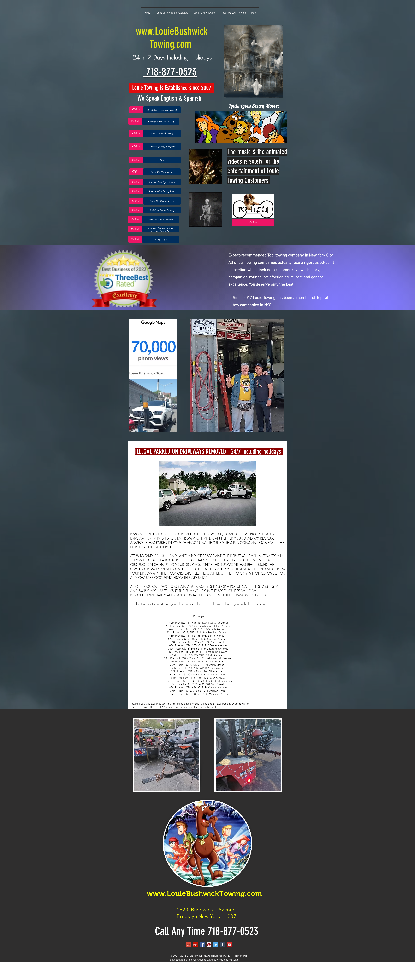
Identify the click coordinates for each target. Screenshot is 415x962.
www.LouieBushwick (172, 31)
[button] (162, 109)
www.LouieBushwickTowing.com (205, 893)
